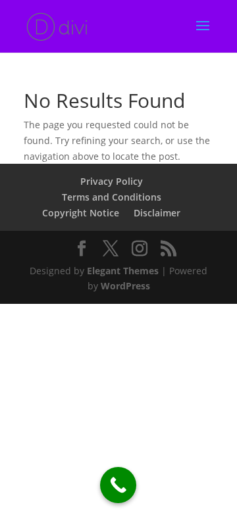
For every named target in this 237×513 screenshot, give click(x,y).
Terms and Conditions (111, 197)
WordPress (125, 286)
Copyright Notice (80, 213)
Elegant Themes (123, 270)
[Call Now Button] (118, 485)
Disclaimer (157, 213)
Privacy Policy (111, 181)
